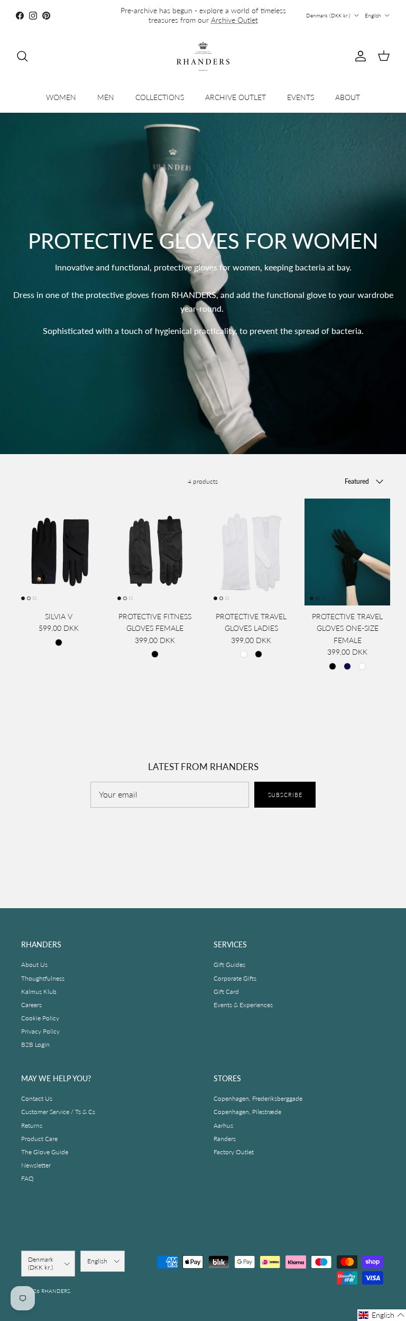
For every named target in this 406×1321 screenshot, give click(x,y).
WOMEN (61, 97)
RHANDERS (55, 1291)
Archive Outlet (234, 19)
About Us (34, 965)
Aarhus (223, 1125)
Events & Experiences (243, 1005)
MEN (105, 97)
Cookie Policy (40, 1018)
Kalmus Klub (39, 992)
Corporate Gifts (235, 978)
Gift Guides (229, 965)
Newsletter (36, 1165)
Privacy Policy (40, 1031)
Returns (31, 1125)
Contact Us (36, 1098)
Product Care (39, 1139)
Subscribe (285, 794)
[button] (381, 1315)
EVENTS (300, 97)
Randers (225, 1139)
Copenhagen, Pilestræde (247, 1112)
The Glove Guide (44, 1152)
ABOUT (347, 97)
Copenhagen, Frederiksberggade (258, 1098)
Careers (31, 1005)
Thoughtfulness (42, 978)
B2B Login (35, 1044)
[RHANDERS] (203, 56)
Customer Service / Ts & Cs (58, 1112)
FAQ (27, 1178)
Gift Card (226, 992)
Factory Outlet (234, 1152)
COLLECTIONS (159, 97)
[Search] (22, 56)
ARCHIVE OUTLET (235, 97)
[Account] (358, 56)
